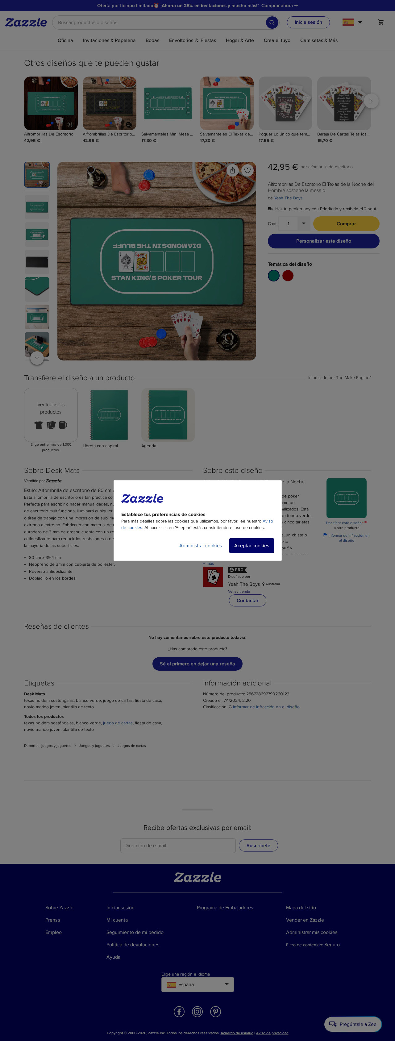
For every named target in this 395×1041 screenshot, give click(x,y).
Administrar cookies (200, 546)
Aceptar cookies (251, 546)
